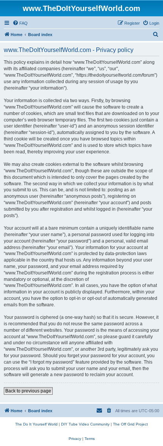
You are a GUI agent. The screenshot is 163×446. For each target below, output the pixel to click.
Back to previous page (28, 391)
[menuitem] (20, 23)
